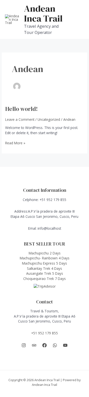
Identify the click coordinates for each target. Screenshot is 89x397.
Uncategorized (49, 119)
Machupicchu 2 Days (45, 253)
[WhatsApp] (55, 345)
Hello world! (21, 109)
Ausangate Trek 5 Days (44, 273)
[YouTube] (65, 345)
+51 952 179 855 (44, 333)
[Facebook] (44, 345)
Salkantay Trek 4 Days (44, 268)
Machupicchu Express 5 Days (44, 263)
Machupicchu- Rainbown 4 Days (44, 258)
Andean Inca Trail (43, 13)
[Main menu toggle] (79, 19)
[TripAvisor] (34, 345)
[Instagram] (24, 345)
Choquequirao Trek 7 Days (44, 278)
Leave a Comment (19, 119)
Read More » (15, 143)
